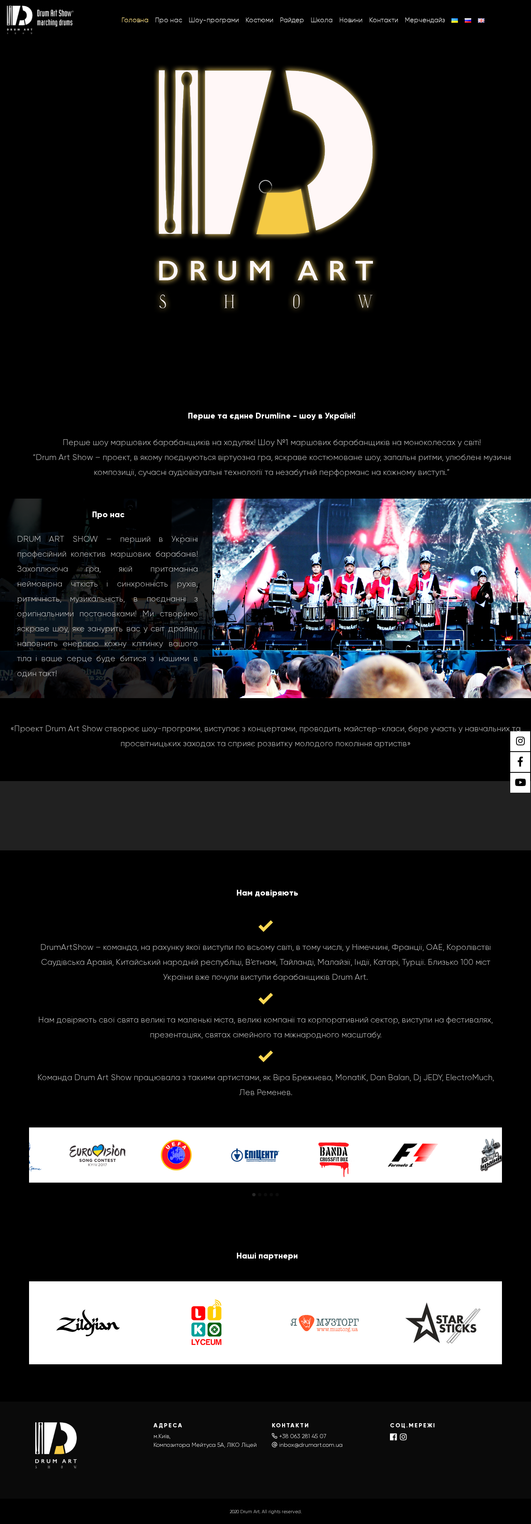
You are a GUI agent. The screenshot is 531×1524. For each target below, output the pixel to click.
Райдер (292, 20)
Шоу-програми (214, 20)
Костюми (259, 20)
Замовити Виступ (275, 814)
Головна (135, 20)
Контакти (383, 20)
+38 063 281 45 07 (302, 1436)
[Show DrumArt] (41, 20)
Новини (351, 20)
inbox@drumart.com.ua (311, 1444)
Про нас (168, 20)
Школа (322, 20)
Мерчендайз (425, 20)
